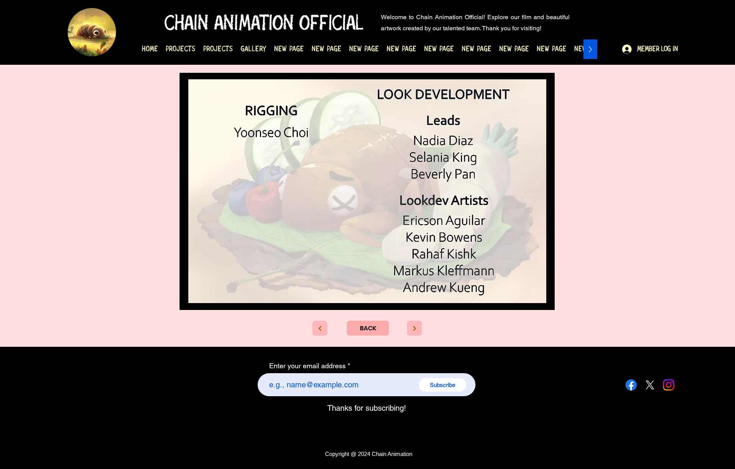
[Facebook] (631, 384)
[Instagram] (668, 384)
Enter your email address (307, 365)
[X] (649, 384)
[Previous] (319, 328)
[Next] (414, 328)
